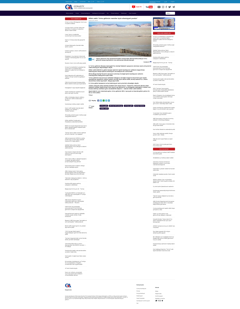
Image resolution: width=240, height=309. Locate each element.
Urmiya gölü (129, 106)
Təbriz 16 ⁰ (100, 1)
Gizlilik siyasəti (159, 296)
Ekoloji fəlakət (139, 106)
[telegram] (173, 7)
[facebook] (166, 7)
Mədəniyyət (124, 13)
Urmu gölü (103, 106)
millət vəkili (104, 108)
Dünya (77, 13)
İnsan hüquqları (132, 13)
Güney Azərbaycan (85, 13)
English (172, 1)
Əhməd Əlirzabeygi (116, 106)
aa (93, 59)
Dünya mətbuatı (115, 13)
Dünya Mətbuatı (140, 293)
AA (90, 59)
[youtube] (149, 7)
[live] (136, 7)
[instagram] (163, 7)
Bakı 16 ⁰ (91, 1)
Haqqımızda (69, 1)
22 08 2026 (82, 1)
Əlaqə (75, 1)
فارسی (165, 1)
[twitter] (169, 7)
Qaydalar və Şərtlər (160, 298)
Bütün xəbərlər (69, 13)
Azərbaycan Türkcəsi (155, 1)
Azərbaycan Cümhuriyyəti (98, 13)
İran (108, 13)
